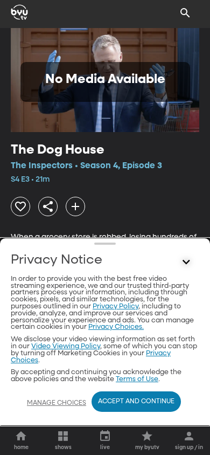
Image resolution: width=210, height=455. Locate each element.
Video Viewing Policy (65, 346)
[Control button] (186, 262)
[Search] (185, 13)
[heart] (20, 206)
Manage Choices (56, 403)
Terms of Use (137, 379)
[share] (48, 206)
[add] (75, 206)
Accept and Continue (136, 401)
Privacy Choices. (116, 326)
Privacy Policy (115, 306)
